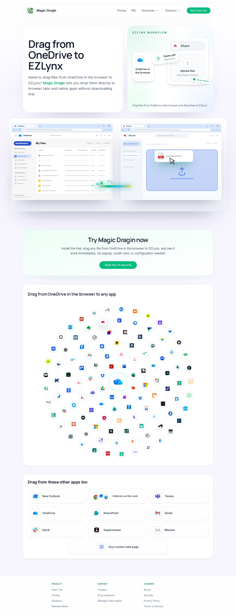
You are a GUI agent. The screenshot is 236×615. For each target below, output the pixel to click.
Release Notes (60, 606)
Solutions (57, 600)
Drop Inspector (106, 595)
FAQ (133, 10)
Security (148, 595)
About (147, 589)
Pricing (121, 10)
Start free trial (198, 10)
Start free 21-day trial (118, 264)
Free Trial (57, 589)
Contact (102, 589)
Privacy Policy (152, 600)
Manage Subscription (110, 600)
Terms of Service (153, 606)
